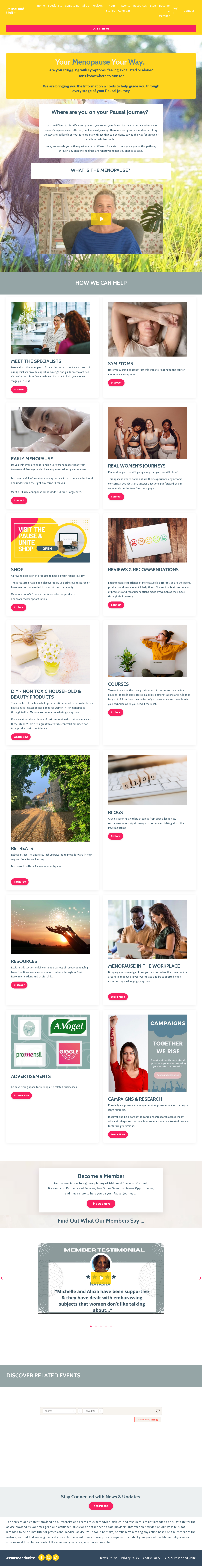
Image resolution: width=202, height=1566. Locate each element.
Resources (140, 5)
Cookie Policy (151, 1558)
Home (41, 5)
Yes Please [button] (101, 1506)
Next (200, 1278)
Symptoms (72, 5)
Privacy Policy (130, 1558)
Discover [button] (19, 389)
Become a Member (164, 11)
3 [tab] (101, 1326)
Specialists (55, 5)
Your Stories (110, 8)
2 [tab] (96, 1326)
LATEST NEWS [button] (101, 28)
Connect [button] (19, 500)
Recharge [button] (20, 881)
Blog (153, 5)
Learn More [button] (118, 996)
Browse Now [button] (21, 1095)
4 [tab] (106, 1326)
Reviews (97, 5)
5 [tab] (111, 1326)
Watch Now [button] (21, 736)
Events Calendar (124, 8)
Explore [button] (18, 607)
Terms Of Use (108, 1558)
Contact (189, 10)
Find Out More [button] (101, 1204)
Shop (85, 5)
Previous (1, 1278)
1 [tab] (90, 1326)
